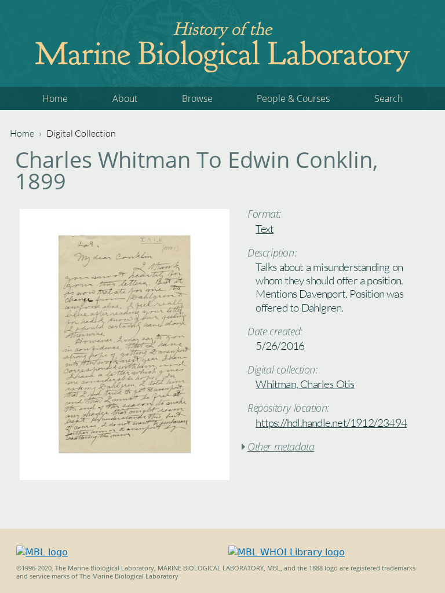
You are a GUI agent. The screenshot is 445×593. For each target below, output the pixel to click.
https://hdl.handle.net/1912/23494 (331, 423)
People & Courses (293, 98)
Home (55, 98)
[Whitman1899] (124, 476)
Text (264, 229)
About (124, 98)
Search (388, 98)
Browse (197, 98)
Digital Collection (81, 133)
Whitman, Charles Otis (305, 384)
